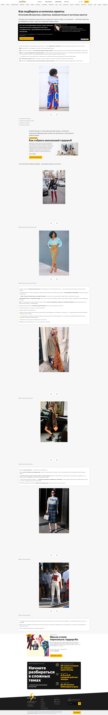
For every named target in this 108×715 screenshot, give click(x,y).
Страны (7, 4)
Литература (77, 4)
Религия (71, 4)
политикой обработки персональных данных (46, 713)
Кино (56, 4)
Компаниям (58, 1)
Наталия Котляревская (69, 27)
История (2, 4)
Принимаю (77, 712)
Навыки (27, 4)
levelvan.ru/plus (28, 35)
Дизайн (99, 4)
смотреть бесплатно (35, 157)
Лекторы (66, 1)
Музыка (32, 4)
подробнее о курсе (56, 655)
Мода (95, 4)
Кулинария (105, 4)
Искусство (38, 4)
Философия (65, 4)
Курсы (39, 1)
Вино (60, 4)
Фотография (44, 4)
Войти (86, 1)
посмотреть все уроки (26, 38)
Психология (83, 4)
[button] (57, 114)
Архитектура (51, 4)
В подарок (49, 1)
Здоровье (90, 4)
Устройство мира (14, 4)
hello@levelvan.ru (31, 702)
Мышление (22, 4)
